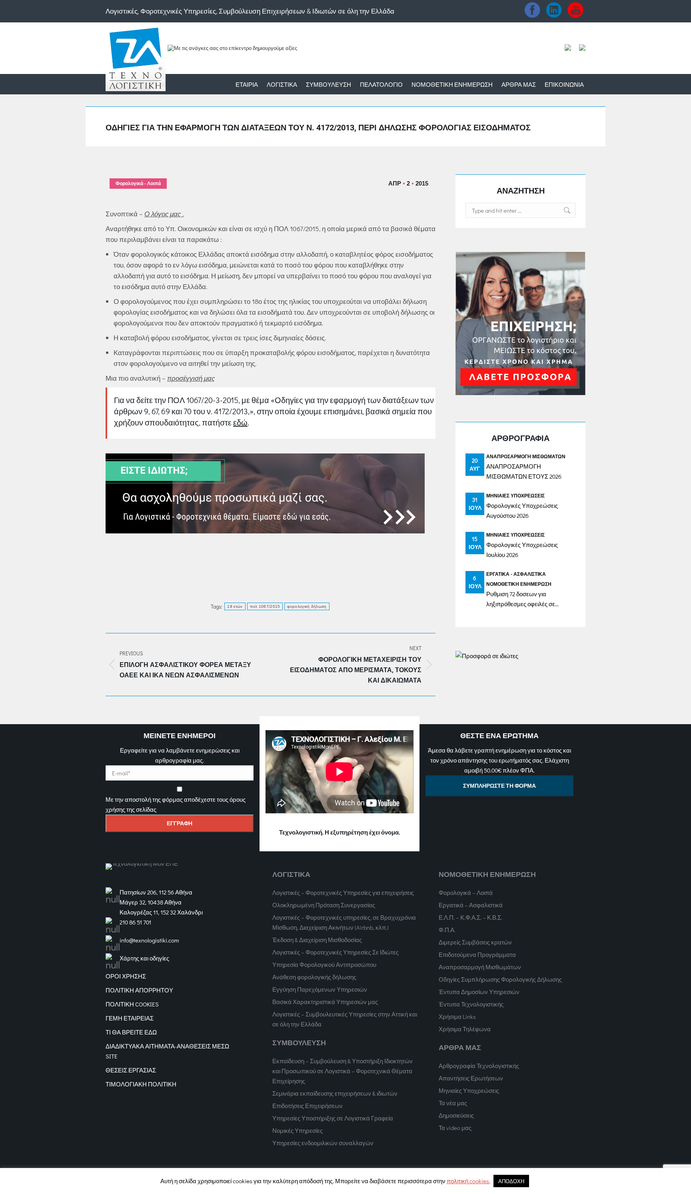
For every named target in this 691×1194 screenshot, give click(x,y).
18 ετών (234, 606)
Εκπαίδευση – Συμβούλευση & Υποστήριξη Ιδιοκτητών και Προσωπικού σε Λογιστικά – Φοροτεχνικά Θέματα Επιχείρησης (342, 1071)
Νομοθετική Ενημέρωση (518, 584)
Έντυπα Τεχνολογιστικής (471, 1004)
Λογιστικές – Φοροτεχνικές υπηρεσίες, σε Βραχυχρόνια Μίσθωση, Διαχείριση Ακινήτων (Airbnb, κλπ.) (344, 922)
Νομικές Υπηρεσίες (297, 1130)
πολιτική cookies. (468, 1181)
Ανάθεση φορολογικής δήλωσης (314, 977)
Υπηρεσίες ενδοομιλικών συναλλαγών (322, 1143)
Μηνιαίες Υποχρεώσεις (515, 495)
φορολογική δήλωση (306, 606)
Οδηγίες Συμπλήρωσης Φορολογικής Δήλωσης (500, 979)
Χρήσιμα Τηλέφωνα (465, 1029)
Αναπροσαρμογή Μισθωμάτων (525, 456)
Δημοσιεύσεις (456, 1115)
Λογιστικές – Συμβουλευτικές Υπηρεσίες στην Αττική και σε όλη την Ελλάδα (344, 1019)
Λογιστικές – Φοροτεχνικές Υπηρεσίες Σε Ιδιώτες (335, 952)
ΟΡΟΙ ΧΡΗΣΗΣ (126, 976)
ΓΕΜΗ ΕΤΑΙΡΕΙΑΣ (130, 1018)
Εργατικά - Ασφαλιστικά (516, 574)
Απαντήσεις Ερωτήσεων (471, 1078)
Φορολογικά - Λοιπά (138, 183)
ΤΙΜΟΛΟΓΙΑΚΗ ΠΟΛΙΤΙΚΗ (141, 1084)
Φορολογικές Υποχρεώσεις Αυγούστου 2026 (522, 510)
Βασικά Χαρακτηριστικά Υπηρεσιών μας (325, 1002)
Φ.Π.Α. (447, 930)
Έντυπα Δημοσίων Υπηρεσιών (479, 992)
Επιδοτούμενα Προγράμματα (477, 954)
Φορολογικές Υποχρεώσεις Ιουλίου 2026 (522, 550)
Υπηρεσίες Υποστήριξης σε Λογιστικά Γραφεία (332, 1118)
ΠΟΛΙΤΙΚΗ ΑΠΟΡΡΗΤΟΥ (139, 990)
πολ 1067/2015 (265, 606)
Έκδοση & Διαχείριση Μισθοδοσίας (317, 940)
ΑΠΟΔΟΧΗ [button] (511, 1181)
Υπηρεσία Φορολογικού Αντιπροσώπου (324, 964)
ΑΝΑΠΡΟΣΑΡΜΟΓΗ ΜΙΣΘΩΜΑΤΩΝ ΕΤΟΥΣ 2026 (523, 471)
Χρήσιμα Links (457, 1016)
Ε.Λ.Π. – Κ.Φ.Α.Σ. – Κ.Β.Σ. (470, 917)
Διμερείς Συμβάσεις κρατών (475, 942)
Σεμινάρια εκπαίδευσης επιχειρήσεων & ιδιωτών (334, 1093)
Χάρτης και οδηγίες (144, 958)
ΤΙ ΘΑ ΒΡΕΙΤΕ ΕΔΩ (131, 1032)
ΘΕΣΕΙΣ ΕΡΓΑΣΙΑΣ (131, 1070)
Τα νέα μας (453, 1103)
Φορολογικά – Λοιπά (466, 892)
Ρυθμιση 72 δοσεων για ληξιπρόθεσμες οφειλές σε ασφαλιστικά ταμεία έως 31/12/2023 (520, 599)
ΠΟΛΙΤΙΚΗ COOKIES (132, 1004)
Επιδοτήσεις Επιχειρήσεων (307, 1106)
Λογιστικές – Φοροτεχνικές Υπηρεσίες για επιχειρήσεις (343, 892)
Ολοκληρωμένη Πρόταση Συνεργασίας (323, 905)
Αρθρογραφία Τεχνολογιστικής (479, 1066)
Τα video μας (455, 1128)
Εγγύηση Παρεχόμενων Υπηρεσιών (319, 989)
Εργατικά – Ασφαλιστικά (471, 905)
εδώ (240, 422)
